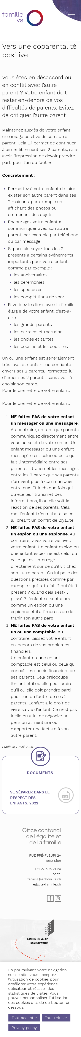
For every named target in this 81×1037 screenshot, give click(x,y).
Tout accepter (24, 1017)
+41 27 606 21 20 (47, 869)
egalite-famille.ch (47, 884)
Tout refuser (56, 1017)
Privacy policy (24, 1027)
